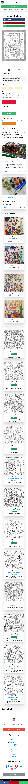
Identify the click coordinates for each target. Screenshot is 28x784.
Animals (16, 9)
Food (4, 88)
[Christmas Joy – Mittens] (14, 560)
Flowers (5, 9)
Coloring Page (14, 353)
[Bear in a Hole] (14, 403)
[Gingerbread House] (14, 654)
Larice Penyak (15, 238)
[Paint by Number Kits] (14, 186)
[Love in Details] (14, 339)
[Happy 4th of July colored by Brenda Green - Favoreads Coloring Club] (14, 309)
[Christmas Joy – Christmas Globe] (14, 529)
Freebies (12, 739)
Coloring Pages (13, 744)
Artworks (12, 741)
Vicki (19, 69)
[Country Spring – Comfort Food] (14, 466)
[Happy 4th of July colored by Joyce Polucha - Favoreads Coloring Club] (14, 255)
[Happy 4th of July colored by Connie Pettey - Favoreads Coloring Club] (14, 283)
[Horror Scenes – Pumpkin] (14, 497)
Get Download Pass (14, 729)
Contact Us (14, 756)
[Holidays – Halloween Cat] (14, 685)
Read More (5, 171)
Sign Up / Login (14, 6)
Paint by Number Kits (8, 197)
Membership (14, 754)
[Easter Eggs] (14, 371)
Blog (12, 753)
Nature (10, 9)
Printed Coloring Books (9, 161)
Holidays (10, 88)
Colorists (12, 742)
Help (12, 749)
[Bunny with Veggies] (14, 435)
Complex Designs (24, 9)
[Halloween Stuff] (14, 623)
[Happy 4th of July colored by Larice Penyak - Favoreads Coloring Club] (14, 226)
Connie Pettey (15, 295)
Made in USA (18, 88)
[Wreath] (14, 591)
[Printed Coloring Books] (14, 151)
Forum (12, 751)
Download (9, 113)
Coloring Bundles (14, 745)
